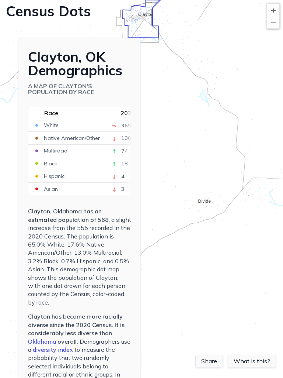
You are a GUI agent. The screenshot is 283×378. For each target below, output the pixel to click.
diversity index (53, 349)
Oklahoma (42, 341)
